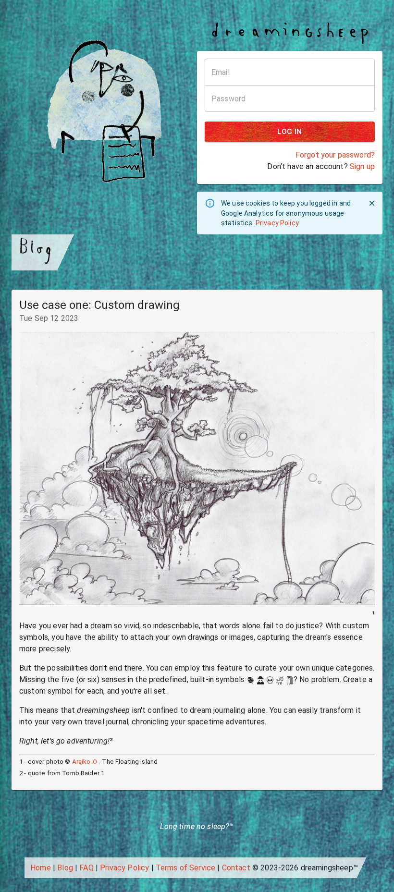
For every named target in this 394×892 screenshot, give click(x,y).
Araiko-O (84, 761)
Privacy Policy (277, 223)
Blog (65, 867)
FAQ (86, 867)
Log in (289, 131)
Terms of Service (185, 867)
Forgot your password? (335, 154)
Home (40, 867)
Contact (236, 867)
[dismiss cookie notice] (372, 203)
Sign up (362, 166)
